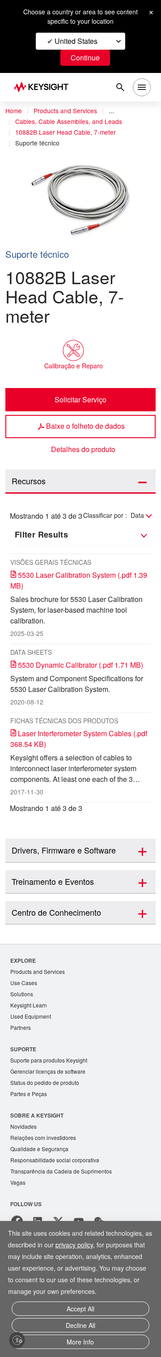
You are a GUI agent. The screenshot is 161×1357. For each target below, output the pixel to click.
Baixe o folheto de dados (85, 426)
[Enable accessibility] (17, 1340)
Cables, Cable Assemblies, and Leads (68, 121)
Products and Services (65, 110)
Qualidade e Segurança (39, 1148)
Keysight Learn (28, 1005)
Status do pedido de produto (44, 1082)
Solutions (21, 994)
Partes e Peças (28, 1093)
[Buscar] (120, 87)
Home (13, 110)
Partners (20, 1027)
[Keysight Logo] (44, 87)
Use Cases (23, 982)
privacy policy (74, 1244)
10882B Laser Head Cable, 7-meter (65, 132)
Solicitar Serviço (80, 399)
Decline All (80, 1325)
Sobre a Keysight (37, 1115)
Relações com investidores (43, 1137)
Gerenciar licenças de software (47, 1071)
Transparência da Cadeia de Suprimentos (61, 1171)
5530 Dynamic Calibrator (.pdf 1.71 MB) (80, 665)
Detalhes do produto (83, 449)
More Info (80, 1341)
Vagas (17, 1182)
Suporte (23, 1049)
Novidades (23, 1126)
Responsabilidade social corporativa (54, 1160)
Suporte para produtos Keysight (48, 1060)
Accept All (80, 1308)
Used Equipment (30, 1016)
